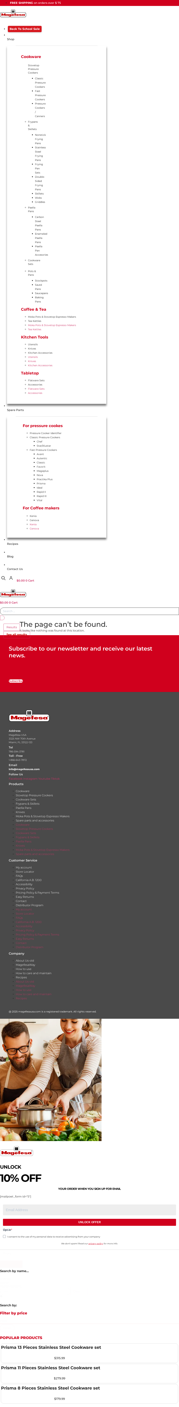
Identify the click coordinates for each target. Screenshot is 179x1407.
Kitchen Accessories (40, 352)
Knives (32, 348)
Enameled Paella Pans (41, 238)
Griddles (40, 202)
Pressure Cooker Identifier (46, 433)
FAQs (19, 876)
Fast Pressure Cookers (40, 95)
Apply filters (11, 1264)
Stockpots (41, 280)
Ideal (39, 487)
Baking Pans (39, 299)
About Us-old (25, 960)
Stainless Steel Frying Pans (40, 154)
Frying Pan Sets (39, 168)
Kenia (33, 516)
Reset (7, 1253)
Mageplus (43, 470)
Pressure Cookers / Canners (40, 110)
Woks (38, 197)
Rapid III (41, 496)
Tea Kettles (34, 321)
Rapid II (41, 491)
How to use (23, 969)
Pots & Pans (32, 273)
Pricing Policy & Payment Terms (37, 892)
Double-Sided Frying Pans (40, 183)
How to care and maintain (34, 973)
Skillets (39, 193)
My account (24, 867)
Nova (40, 475)
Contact (21, 901)
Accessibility (24, 884)
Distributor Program (29, 905)
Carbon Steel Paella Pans (39, 223)
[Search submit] (2, 618)
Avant (40, 454)
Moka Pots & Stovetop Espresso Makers (52, 316)
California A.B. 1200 (29, 880)
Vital (39, 500)
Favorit (41, 466)
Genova (34, 520)
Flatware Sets (36, 380)
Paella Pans (31, 209)
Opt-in (7, 1230)
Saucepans (41, 293)
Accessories (35, 384)
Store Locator (25, 871)
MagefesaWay (25, 964)
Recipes (21, 977)
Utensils (33, 344)
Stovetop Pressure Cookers (32, 69)
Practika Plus (45, 479)
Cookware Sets (32, 262)
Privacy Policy (25, 888)
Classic (41, 462)
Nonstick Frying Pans (40, 139)
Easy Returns (25, 897)
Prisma (41, 483)
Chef (39, 441)
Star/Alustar (44, 445)
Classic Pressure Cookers (40, 82)
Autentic (42, 458)
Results (11, 627)
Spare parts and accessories (35, 820)
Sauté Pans (38, 287)
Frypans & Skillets (32, 125)
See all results (16, 634)
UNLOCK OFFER (89, 1222)
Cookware (23, 791)
